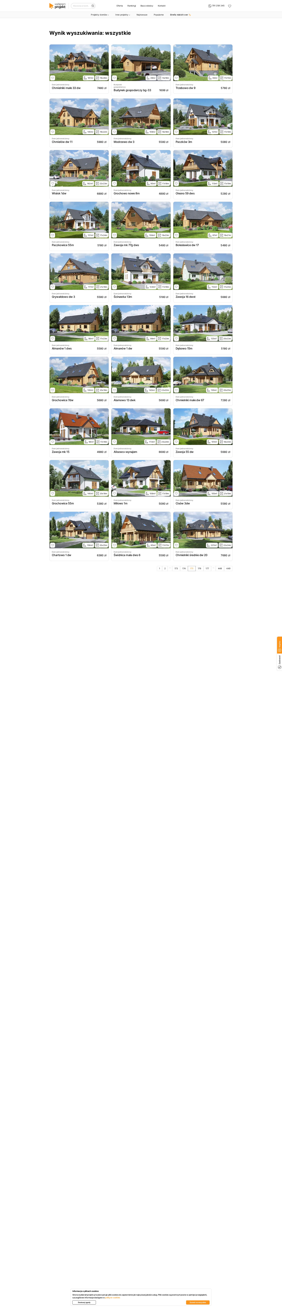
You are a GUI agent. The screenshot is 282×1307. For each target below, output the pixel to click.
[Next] (106, 63)
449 (228, 568)
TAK (263, 1283)
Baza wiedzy (147, 6)
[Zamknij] (274, 1262)
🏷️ (180, 15)
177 (207, 568)
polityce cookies (112, 1297)
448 (220, 568)
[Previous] (52, 63)
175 (191, 568)
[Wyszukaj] (93, 6)
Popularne (159, 15)
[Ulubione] (230, 6)
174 (184, 568)
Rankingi (131, 6)
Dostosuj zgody (84, 1302)
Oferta (119, 6)
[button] (262, 1296)
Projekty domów (99, 15)
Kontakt (162, 6)
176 (199, 568)
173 (176, 568)
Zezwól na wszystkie (198, 1302)
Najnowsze (142, 15)
